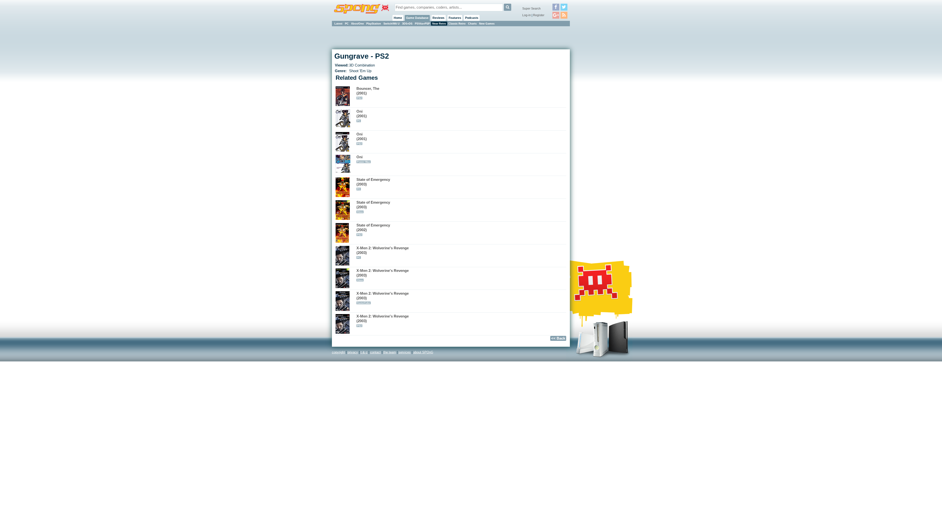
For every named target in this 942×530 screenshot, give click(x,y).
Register (538, 15)
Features (455, 18)
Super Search (531, 8)
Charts (472, 23)
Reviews (438, 18)
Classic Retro (457, 23)
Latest (338, 23)
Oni (363, 159)
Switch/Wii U (391, 23)
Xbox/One (357, 23)
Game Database (417, 18)
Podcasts (471, 18)
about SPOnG (423, 352)
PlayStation (373, 23)
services (405, 352)
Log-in (526, 15)
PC (347, 23)
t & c (364, 352)
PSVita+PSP (422, 23)
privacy (353, 352)
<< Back (558, 338)
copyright (338, 352)
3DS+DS (407, 23)
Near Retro (439, 23)
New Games (487, 23)
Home (398, 18)
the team (389, 352)
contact (375, 352)
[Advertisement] (592, 100)
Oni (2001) (361, 115)
